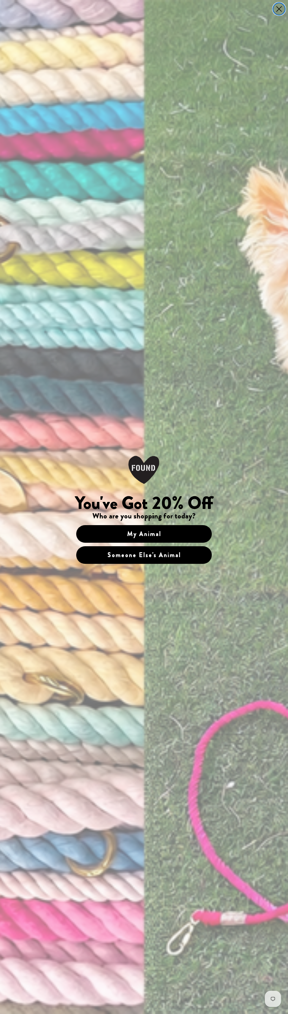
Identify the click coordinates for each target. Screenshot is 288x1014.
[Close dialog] (279, 9)
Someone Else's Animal (144, 555)
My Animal (144, 534)
